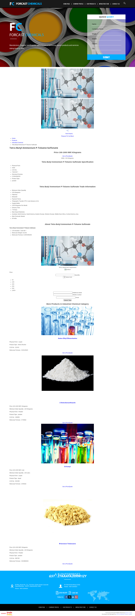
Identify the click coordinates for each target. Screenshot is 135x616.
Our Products (91, 4)
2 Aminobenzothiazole (68, 402)
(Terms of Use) (128, 612)
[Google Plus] (76, 598)
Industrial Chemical (17, 142)
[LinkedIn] (73, 598)
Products (14, 140)
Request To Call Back (67, 136)
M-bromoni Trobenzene (67, 543)
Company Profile (78, 4)
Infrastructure (104, 4)
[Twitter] (69, 598)
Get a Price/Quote (67, 156)
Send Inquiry (69, 133)
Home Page (66, 4)
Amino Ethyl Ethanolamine (67, 338)
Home (14, 138)
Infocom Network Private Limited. (124, 614)
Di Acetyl (67, 466)
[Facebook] (66, 598)
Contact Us (116, 4)
